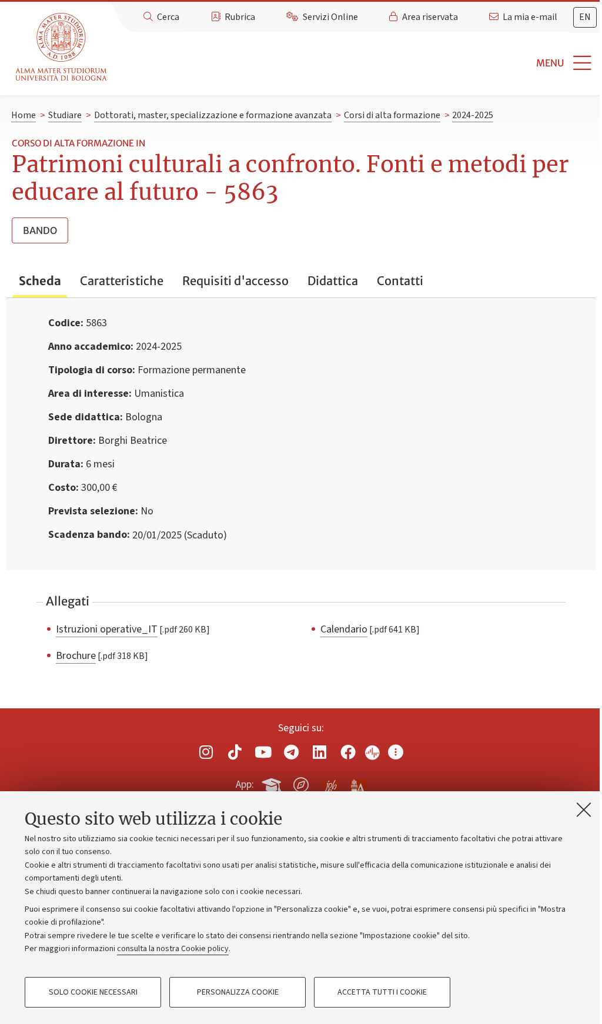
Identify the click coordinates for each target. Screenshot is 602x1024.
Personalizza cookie (238, 992)
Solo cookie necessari (93, 992)
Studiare (65, 115)
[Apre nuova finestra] (206, 752)
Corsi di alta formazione (392, 115)
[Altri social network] (395, 752)
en (585, 17)
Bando (40, 230)
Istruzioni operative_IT (107, 629)
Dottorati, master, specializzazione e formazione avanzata (213, 115)
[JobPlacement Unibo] (330, 782)
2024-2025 (472, 115)
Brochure (76, 655)
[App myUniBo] (273, 783)
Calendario (343, 629)
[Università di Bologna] (62, 47)
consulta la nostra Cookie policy (173, 949)
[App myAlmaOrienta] (301, 783)
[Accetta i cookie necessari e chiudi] (583, 809)
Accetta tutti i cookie (382, 992)
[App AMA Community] (358, 784)
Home (23, 115)
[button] (356, 63)
